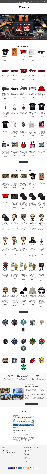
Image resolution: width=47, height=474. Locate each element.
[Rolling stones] (32, 360)
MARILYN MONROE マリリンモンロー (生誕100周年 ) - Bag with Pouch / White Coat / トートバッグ (32, 131)
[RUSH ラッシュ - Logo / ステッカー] (23, 52)
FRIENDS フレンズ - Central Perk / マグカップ (32, 58)
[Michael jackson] (32, 322)
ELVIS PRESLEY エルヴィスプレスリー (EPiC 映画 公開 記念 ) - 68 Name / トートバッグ (23, 151)
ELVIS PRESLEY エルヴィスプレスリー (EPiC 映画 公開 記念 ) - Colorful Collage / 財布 (14, 151)
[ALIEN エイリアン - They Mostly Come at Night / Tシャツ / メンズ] (32, 106)
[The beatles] (23, 322)
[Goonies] (14, 341)
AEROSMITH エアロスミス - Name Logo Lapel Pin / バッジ (32, 76)
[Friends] (23, 367)
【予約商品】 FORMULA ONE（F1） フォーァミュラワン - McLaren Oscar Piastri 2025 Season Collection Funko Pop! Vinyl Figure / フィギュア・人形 (23, 249)
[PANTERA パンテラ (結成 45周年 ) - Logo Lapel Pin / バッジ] (32, 88)
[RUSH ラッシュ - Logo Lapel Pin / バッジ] (23, 71)
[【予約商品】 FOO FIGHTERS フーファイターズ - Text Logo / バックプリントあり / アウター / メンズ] (41, 196)
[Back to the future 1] (5, 322)
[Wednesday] (5, 341)
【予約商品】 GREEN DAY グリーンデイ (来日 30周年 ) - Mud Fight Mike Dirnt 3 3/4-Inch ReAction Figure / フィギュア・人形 (23, 274)
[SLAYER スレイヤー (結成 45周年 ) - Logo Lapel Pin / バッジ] (23, 88)
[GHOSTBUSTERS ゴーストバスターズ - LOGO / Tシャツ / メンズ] (41, 106)
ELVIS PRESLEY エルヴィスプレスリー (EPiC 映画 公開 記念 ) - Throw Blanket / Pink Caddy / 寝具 (41, 131)
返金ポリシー (26, 454)
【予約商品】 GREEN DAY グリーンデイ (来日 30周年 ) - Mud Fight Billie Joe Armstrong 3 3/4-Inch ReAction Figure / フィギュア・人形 (32, 274)
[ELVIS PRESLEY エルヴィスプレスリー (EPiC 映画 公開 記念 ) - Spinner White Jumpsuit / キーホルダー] (14, 124)
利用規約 (25, 457)
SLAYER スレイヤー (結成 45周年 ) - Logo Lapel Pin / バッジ (23, 94)
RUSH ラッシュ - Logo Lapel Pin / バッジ (23, 76)
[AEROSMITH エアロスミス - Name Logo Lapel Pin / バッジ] (32, 71)
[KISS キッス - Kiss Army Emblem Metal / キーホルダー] (23, 106)
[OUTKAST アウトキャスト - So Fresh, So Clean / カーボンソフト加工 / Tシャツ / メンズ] (5, 52)
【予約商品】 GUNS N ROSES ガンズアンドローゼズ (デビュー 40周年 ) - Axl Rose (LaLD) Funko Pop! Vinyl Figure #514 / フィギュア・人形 (5, 299)
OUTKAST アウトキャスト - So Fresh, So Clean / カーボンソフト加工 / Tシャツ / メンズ (5, 59)
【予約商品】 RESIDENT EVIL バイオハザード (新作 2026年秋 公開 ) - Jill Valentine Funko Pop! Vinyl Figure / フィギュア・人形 (14, 226)
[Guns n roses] (42, 360)
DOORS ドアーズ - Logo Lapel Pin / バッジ (14, 94)
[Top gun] (23, 329)
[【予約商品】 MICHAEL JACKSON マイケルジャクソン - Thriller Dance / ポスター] (14, 196)
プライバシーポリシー (28, 458)
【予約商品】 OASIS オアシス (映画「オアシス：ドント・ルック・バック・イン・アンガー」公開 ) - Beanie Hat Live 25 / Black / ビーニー (23, 299)
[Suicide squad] (42, 322)
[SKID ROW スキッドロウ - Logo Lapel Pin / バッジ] (14, 71)
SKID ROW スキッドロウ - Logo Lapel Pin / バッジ (14, 76)
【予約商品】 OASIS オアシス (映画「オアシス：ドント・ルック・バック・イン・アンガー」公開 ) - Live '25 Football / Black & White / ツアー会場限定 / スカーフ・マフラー (41, 300)
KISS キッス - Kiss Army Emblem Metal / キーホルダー (23, 112)
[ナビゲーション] (2, 7)
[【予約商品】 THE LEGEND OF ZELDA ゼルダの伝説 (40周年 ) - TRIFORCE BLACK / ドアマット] (14, 176)
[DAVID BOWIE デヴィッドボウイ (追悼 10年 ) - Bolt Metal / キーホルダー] (5, 106)
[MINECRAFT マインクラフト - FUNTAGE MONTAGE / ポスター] (14, 52)
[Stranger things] (14, 322)
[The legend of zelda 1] (32, 341)
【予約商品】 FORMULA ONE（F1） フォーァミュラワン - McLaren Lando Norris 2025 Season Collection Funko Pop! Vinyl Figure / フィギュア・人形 (5, 249)
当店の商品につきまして (28, 449)
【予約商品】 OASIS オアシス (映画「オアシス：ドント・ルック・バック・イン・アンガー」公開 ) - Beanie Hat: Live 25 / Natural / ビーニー (32, 299)
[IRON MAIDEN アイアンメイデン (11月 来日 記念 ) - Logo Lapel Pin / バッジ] (5, 88)
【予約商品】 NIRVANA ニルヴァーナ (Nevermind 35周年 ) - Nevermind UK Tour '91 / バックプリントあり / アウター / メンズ (32, 205)
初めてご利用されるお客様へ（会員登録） (31, 447)
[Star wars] (23, 348)
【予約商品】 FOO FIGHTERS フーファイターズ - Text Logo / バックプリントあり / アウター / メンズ (41, 203)
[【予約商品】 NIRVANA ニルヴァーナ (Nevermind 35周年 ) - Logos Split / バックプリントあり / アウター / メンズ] (23, 196)
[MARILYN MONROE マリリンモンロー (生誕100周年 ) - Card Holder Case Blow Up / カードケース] (23, 124)
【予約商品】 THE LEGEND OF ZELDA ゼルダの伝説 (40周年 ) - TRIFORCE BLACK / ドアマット (14, 183)
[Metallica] (5, 360)
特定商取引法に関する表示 (28, 459)
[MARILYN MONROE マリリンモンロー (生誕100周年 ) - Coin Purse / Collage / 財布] (41, 144)
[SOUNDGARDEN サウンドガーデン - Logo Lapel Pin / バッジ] (41, 71)
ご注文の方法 (26, 450)
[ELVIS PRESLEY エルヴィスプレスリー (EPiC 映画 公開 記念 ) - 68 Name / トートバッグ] (23, 144)
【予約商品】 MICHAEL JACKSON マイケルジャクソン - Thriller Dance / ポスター (14, 203)
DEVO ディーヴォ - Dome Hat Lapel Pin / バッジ (41, 94)
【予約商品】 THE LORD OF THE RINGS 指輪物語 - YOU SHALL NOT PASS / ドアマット (5, 183)
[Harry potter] (23, 360)
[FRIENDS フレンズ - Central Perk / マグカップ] (32, 52)
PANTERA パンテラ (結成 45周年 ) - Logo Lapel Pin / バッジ (32, 94)
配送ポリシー (26, 453)
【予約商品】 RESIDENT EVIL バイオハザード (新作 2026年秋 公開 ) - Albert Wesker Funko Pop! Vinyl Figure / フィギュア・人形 (32, 226)
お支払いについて (27, 451)
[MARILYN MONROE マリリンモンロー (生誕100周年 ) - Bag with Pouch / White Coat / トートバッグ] (32, 124)
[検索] (41, 7)
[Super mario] (42, 341)
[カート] (44, 7)
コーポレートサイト (31, 403)
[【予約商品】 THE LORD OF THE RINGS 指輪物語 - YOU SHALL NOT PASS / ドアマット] (5, 176)
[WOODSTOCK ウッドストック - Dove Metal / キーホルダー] (14, 106)
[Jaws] (23, 341)
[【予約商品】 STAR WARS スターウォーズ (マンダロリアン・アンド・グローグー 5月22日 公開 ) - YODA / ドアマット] (23, 176)
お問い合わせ (26, 455)
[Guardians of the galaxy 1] (14, 360)
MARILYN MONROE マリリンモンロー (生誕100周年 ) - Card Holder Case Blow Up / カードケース (23, 131)
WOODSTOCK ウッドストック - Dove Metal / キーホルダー (14, 112)
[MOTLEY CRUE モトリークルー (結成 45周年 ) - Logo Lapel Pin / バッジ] (5, 71)
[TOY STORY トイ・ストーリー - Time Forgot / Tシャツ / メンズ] (5, 124)
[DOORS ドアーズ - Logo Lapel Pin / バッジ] (14, 88)
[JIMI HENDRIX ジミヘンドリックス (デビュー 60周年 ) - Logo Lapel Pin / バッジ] (41, 52)
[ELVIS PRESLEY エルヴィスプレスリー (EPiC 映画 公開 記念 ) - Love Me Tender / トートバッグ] (32, 144)
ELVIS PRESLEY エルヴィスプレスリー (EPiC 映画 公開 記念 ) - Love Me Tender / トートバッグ (32, 151)
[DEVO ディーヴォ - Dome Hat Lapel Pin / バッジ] (41, 88)
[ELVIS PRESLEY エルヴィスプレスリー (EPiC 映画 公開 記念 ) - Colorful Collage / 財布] (14, 144)
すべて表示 (23, 161)
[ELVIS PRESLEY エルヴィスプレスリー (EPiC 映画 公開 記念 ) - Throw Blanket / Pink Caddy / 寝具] (41, 124)
